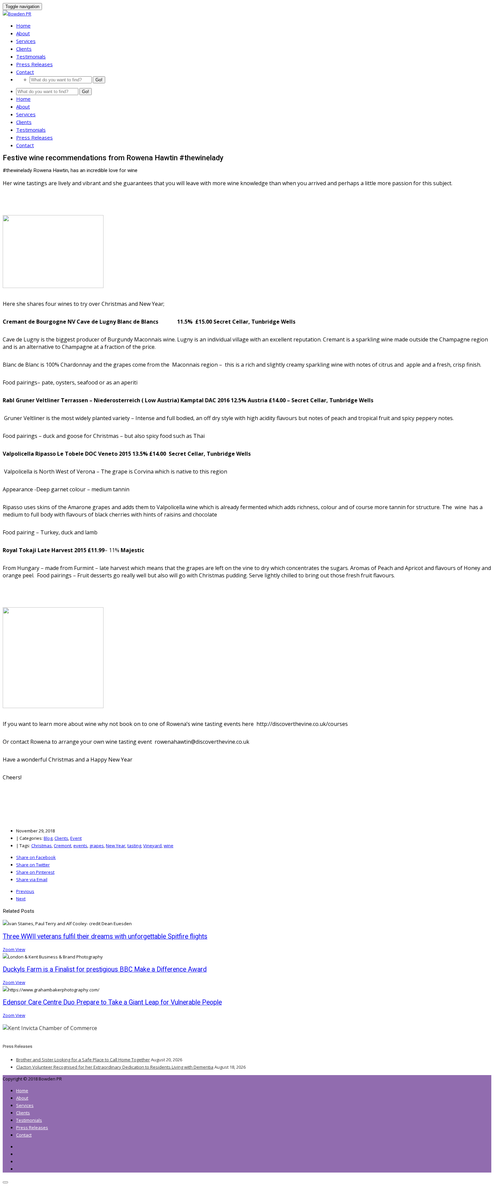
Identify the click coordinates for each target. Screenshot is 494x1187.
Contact (25, 72)
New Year (115, 846)
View (20, 949)
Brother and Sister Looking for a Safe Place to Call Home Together (83, 1060)
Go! (98, 79)
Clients (24, 48)
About (23, 33)
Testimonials (31, 56)
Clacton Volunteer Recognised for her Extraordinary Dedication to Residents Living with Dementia (114, 1067)
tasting (134, 846)
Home (23, 25)
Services (26, 41)
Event (76, 838)
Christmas (41, 846)
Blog (48, 838)
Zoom (9, 949)
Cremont (62, 846)
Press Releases (34, 64)
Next (21, 899)
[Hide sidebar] (5, 1182)
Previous (25, 891)
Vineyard (152, 846)
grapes (96, 846)
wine (168, 846)
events (80, 846)
